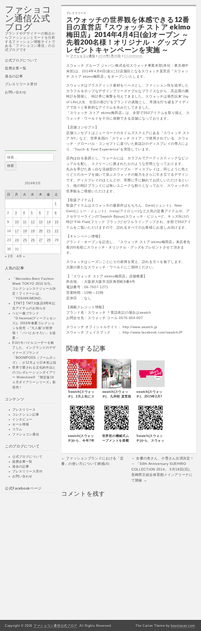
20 (41, 231)
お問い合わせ (15, 92)
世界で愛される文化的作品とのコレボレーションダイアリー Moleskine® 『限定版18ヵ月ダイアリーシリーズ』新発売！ (34, 377)
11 (24, 222)
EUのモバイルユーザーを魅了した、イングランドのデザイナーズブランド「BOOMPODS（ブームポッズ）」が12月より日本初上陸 (34, 352)
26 (33, 240)
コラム (17, 429)
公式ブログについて (21, 60)
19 (33, 231)
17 (17, 231)
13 (41, 222)
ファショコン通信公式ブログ (28, 18)
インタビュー (22, 419)
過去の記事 (14, 76)
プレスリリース (24, 409)
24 (17, 240)
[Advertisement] (30, 126)
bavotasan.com (183, 626)
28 (48, 240)
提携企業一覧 (15, 68)
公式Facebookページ (23, 488)
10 (17, 222)
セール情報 (20, 424)
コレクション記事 (25, 414)
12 (33, 222)
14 (48, 222)
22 (56, 231)
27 (41, 240)
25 (25, 240)
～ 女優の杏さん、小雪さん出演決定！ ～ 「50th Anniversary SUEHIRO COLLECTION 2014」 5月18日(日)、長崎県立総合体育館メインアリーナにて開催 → (162, 469)
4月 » (21, 256)
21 (48, 231)
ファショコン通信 (25, 434)
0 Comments (133, 56)
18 (25, 231)
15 (56, 222)
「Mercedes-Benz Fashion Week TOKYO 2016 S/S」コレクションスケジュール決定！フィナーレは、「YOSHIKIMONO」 (34, 288)
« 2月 (9, 256)
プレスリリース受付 (21, 84)
